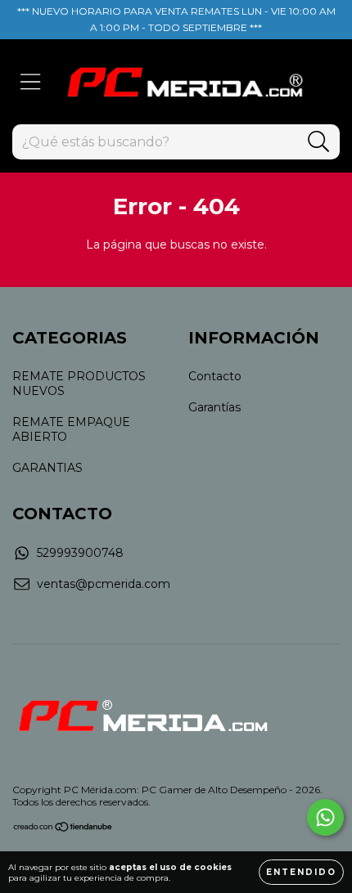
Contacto (214, 376)
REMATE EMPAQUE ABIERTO (71, 429)
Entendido (301, 872)
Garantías (214, 407)
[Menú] (30, 82)
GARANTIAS (47, 467)
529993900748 (80, 552)
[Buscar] (319, 142)
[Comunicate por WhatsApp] (325, 817)
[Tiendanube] (63, 829)
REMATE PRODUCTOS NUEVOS (79, 383)
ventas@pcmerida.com (103, 584)
